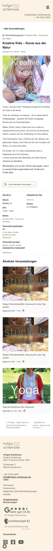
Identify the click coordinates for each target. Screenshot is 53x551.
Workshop (7, 237)
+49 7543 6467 (42, 17)
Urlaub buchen (10, 499)
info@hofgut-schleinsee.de (37, 14)
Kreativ (18, 245)
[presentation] (25, 284)
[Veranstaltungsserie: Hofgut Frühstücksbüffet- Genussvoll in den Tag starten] (23, 310)
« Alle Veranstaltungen (14, 28)
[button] (4, 546)
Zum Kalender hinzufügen (19, 184)
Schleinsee (7, 252)
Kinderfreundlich (9, 234)
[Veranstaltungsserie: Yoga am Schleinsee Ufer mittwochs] (24, 411)
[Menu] (47, 7)
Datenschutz (9, 488)
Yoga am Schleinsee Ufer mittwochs (18, 407)
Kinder (15, 232)
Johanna (30, 199)
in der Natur (7, 232)
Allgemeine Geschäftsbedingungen (20, 491)
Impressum (8, 485)
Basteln (6, 245)
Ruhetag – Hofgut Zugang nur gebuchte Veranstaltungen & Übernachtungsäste (17, 425)
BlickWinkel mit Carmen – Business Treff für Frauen (41, 425)
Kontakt (7, 494)
